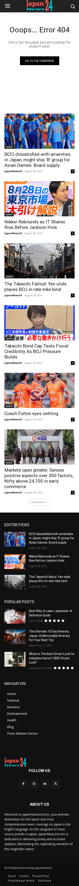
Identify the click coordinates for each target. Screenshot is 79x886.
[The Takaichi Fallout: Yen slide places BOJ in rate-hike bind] (39, 260)
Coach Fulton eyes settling (31, 413)
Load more (38, 502)
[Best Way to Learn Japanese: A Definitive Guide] (14, 616)
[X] (55, 783)
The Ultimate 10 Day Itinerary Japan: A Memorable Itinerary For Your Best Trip (49, 636)
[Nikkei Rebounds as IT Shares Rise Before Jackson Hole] (39, 198)
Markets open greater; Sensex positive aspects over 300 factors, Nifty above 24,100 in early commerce (38, 478)
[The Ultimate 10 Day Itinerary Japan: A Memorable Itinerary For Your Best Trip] (14, 636)
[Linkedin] (45, 783)
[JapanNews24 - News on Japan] (39, 762)
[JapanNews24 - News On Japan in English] (39, 5)
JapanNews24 (13, 171)
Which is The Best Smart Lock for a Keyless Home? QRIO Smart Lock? (52, 658)
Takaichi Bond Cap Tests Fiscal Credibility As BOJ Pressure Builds (36, 351)
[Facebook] (23, 783)
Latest (9, 146)
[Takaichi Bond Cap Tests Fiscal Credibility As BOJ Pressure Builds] (39, 322)
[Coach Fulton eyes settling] (39, 390)
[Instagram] (34, 783)
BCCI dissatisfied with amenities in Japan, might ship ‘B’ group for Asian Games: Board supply (37, 160)
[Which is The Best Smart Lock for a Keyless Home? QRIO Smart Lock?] (14, 659)
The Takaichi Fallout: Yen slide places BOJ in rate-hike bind (35, 286)
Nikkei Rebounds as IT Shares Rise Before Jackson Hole (34, 224)
